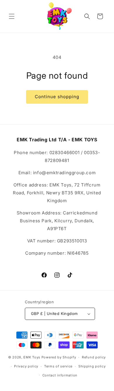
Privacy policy (26, 366)
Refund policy (94, 357)
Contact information (59, 375)
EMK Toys (31, 357)
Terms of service (58, 366)
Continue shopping (57, 96)
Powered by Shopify (59, 357)
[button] (11, 16)
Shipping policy (92, 366)
